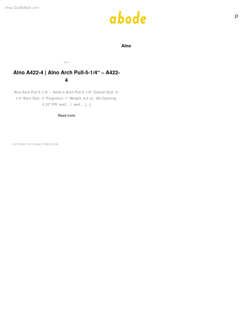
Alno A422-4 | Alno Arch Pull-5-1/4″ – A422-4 (66, 76)
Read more (66, 115)
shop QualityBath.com (22, 7)
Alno (66, 62)
